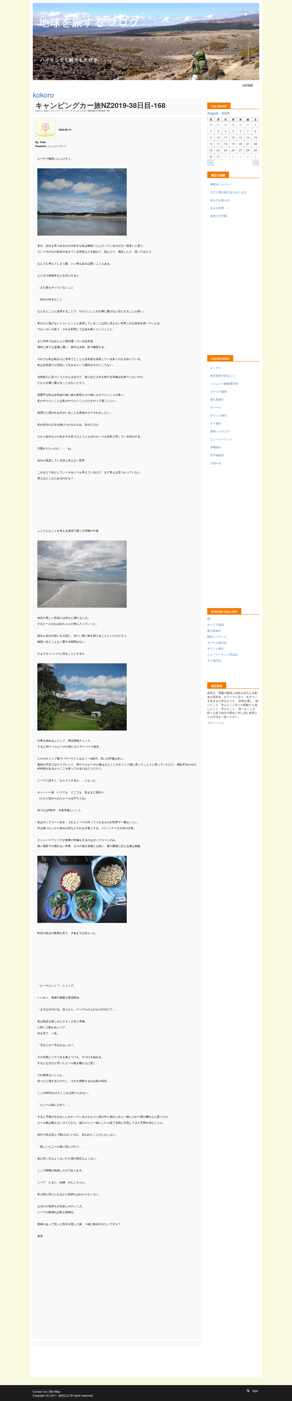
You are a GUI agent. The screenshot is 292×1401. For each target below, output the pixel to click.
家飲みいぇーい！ (221, 184)
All (208, 619)
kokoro (38, 110)
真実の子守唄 (218, 216)
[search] (248, 1391)
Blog (46, 110)
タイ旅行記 (214, 660)
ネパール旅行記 (217, 642)
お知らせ (215, 463)
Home (248, 85)
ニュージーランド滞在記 (222, 654)
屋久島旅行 (217, 399)
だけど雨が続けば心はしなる (228, 192)
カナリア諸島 (218, 391)
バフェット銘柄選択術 (224, 383)
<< (210, 163)
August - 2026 (218, 112)
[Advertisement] (117, 504)
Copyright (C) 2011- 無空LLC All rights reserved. (63, 1395)
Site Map (54, 1391)
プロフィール (215, 723)
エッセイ (215, 368)
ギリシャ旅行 (218, 415)
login (255, 1391)
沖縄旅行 (215, 447)
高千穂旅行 (217, 455)
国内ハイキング (220, 431)
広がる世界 (217, 208)
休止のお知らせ (220, 200)
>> (255, 163)
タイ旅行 (215, 423)
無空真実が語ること (222, 375)
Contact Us (40, 1391)
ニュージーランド (59, 110)
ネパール (215, 407)
